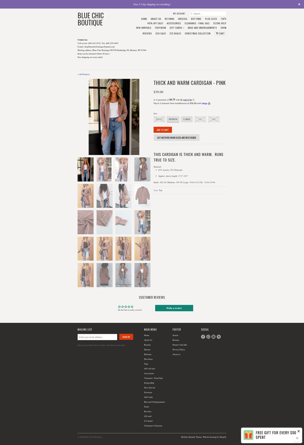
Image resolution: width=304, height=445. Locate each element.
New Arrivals (143, 27)
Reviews (147, 33)
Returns (169, 18)
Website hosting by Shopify (214, 436)
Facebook (203, 337)
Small (159, 119)
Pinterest (208, 337)
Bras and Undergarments (202, 27)
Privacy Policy (179, 349)
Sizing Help (219, 23)
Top (160, 190)
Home (144, 18)
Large (187, 119)
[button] (190, 99)
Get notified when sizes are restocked (176, 137)
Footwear (160, 27)
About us (176, 354)
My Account (179, 13)
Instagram (213, 337)
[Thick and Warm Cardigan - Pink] (114, 117)
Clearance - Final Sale (197, 23)
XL (200, 119)
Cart (222, 33)
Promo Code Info (180, 344)
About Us (156, 18)
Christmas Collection (198, 33)
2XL (214, 119)
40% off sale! (155, 23)
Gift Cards (177, 27)
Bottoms (196, 18)
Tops (223, 18)
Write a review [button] (174, 308)
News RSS (219, 337)
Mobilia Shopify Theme (191, 436)
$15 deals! (175, 33)
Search (175, 335)
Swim (223, 27)
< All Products (84, 74)
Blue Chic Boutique (91, 18)
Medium (173, 119)
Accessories (174, 23)
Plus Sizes (211, 18)
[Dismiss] (298, 431)
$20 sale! (160, 33)
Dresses (182, 18)
